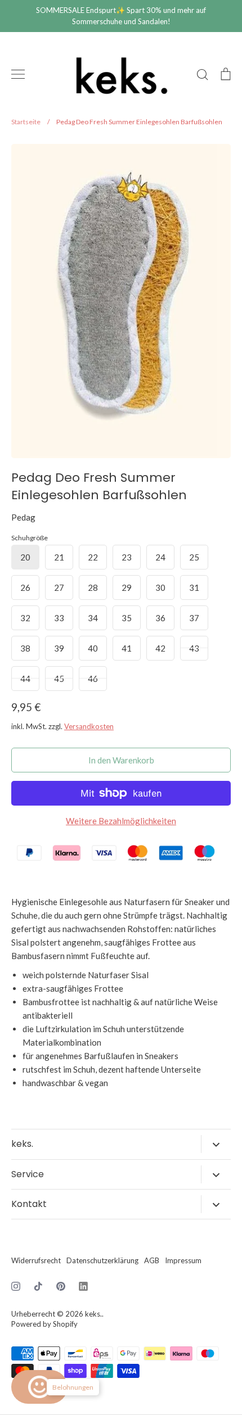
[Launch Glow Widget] (39, 1387)
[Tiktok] (38, 1286)
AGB (151, 1260)
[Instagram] (16, 1286)
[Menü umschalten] (18, 74)
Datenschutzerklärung (102, 1260)
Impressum (183, 1260)
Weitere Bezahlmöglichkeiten (121, 821)
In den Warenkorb (121, 760)
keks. (93, 1313)
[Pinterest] (61, 1286)
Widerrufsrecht (36, 1260)
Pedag (23, 517)
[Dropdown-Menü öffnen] (216, 1144)
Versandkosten (89, 726)
